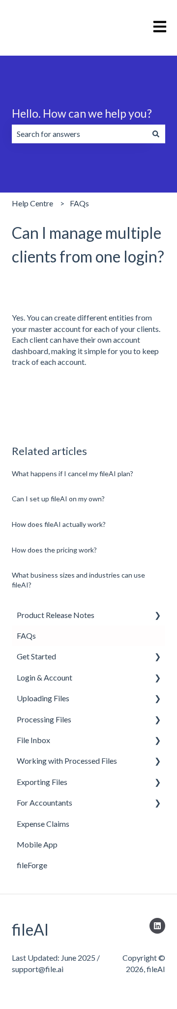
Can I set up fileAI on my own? (58, 498)
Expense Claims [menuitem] (43, 823)
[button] (157, 616)
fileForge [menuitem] (32, 865)
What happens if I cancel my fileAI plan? (72, 473)
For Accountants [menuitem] (44, 802)
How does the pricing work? (54, 550)
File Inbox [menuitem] (33, 740)
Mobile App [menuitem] (37, 844)
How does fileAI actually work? (59, 524)
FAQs (79, 203)
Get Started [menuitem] (36, 656)
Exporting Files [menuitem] (42, 781)
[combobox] (79, 134)
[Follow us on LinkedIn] (157, 926)
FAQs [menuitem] (26, 635)
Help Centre (32, 203)
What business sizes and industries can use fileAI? (78, 580)
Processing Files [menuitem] (44, 719)
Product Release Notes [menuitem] (55, 614)
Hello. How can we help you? (82, 113)
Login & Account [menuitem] (44, 677)
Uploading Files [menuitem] (43, 698)
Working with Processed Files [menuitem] (67, 760)
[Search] (156, 134)
